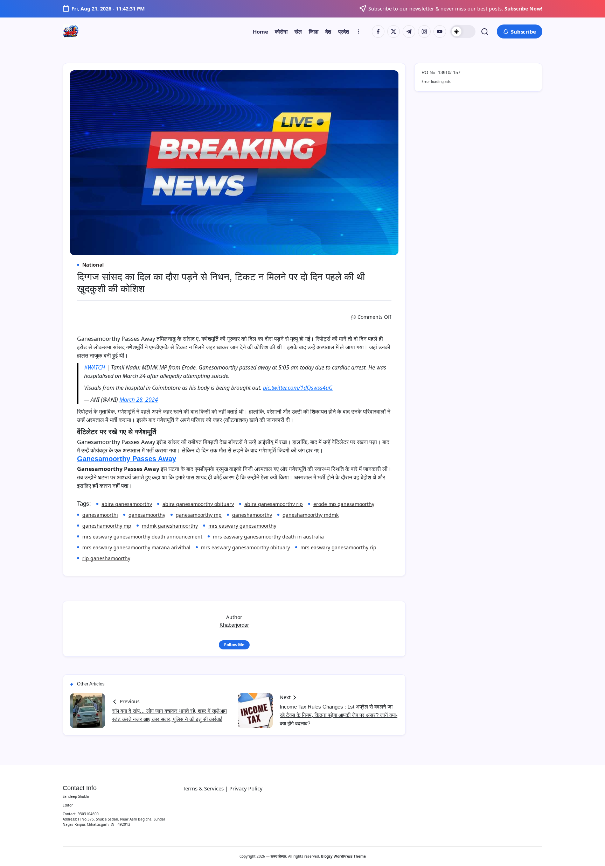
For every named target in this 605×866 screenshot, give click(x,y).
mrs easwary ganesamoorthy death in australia (268, 536)
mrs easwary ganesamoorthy (242, 525)
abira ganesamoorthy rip (273, 504)
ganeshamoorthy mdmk (311, 515)
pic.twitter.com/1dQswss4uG (298, 388)
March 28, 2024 (138, 399)
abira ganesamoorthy (127, 504)
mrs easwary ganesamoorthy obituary (245, 547)
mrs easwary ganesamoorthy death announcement (142, 536)
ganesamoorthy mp (199, 515)
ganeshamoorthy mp (106, 525)
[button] (462, 31)
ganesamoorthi (100, 515)
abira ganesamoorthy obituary (198, 504)
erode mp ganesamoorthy (343, 504)
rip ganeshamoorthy (106, 558)
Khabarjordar (234, 625)
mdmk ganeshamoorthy (170, 525)
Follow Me (234, 645)
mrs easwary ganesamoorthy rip (338, 547)
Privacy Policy (246, 788)
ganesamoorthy (146, 515)
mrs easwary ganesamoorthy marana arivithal (136, 547)
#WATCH (94, 367)
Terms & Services (203, 788)
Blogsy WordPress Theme (343, 856)
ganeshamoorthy (252, 515)
